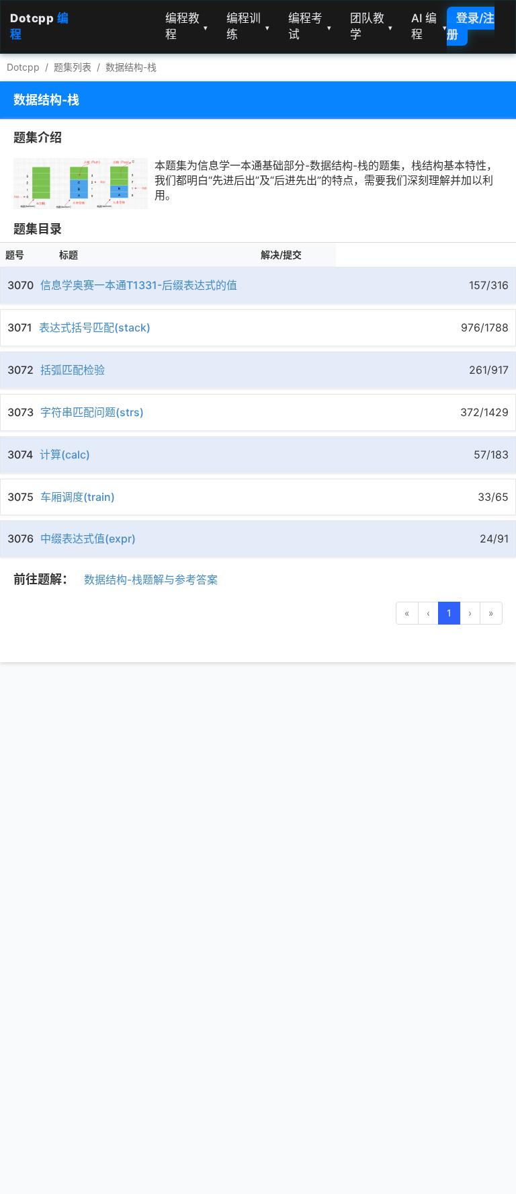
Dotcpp (23, 67)
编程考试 (309, 26)
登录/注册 (470, 26)
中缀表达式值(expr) (88, 538)
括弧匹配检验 (72, 369)
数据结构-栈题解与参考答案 (151, 579)
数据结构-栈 (131, 67)
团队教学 (371, 26)
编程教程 (186, 26)
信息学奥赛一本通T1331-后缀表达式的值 (138, 285)
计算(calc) (65, 454)
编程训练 (247, 26)
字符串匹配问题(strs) (92, 412)
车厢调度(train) (77, 497)
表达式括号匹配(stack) (94, 327)
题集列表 (72, 67)
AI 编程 (429, 26)
